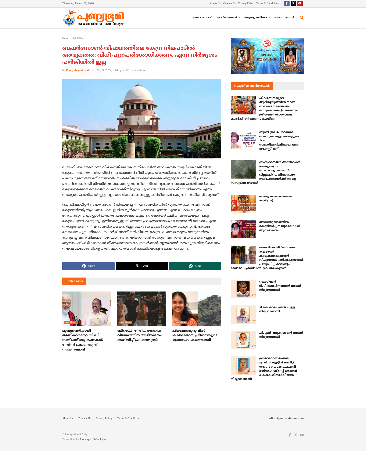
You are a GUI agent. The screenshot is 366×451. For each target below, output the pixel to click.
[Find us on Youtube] (300, 3)
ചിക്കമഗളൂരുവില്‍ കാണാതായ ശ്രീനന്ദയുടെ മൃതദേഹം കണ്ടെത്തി (195, 335)
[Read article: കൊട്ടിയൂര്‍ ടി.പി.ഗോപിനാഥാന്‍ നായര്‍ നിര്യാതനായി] (243, 289)
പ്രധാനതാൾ (202, 17)
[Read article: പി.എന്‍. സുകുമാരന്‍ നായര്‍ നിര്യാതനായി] (243, 340)
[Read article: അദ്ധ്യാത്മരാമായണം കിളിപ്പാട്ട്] (243, 204)
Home (65, 38)
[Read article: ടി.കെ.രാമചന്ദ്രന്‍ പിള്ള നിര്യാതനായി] (243, 314)
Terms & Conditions (267, 3)
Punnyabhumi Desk (77, 70)
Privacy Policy (246, 3)
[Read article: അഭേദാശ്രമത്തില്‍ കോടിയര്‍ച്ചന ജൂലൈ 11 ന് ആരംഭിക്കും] (243, 229)
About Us (215, 3)
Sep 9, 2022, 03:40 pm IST (113, 70)
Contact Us (229, 3)
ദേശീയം (78, 38)
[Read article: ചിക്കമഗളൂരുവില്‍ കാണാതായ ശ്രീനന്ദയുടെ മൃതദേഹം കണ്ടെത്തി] (196, 309)
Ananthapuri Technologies (93, 439)
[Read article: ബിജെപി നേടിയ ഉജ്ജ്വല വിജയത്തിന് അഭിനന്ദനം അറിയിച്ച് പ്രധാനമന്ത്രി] (141, 309)
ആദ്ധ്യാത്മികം (255, 17)
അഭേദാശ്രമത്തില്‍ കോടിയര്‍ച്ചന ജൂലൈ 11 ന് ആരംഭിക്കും (279, 226)
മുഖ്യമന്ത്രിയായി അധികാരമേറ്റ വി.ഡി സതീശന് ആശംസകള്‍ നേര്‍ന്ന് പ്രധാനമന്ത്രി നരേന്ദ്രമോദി (82, 340)
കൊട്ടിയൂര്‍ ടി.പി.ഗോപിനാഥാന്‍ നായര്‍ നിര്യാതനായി (280, 286)
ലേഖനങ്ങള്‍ (284, 17)
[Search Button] (302, 18)
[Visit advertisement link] (267, 56)
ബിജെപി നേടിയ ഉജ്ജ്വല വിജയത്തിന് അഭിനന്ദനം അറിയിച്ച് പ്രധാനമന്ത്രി (139, 335)
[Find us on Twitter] (293, 3)
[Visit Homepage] (95, 17)
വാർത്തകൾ (227, 17)
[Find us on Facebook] (287, 3)
